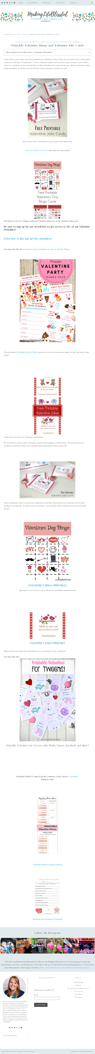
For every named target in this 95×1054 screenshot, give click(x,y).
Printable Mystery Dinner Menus (47, 864)
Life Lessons (78, 991)
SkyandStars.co (86, 1051)
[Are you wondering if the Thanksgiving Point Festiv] (55, 946)
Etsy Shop (78, 997)
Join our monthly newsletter (36, 150)
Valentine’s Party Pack (26, 352)
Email (36, 995)
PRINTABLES (42, 42)
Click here (73, 776)
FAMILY (78, 985)
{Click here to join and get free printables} (28, 238)
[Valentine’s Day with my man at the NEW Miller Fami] (87, 946)
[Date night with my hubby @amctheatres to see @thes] (24, 946)
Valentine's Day (65, 42)
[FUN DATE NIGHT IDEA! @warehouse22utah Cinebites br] (8, 946)
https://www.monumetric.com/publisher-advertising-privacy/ (65, 967)
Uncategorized (53, 42)
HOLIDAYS (27, 42)
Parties (34, 42)
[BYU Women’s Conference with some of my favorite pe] (40, 946)
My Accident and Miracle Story (78, 988)
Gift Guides (78, 994)
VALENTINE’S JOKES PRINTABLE (47, 643)
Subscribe (40, 1005)
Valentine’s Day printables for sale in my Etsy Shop (46, 249)
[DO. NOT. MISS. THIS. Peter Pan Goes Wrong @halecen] (71, 946)
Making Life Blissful (47, 16)
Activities (19, 42)
